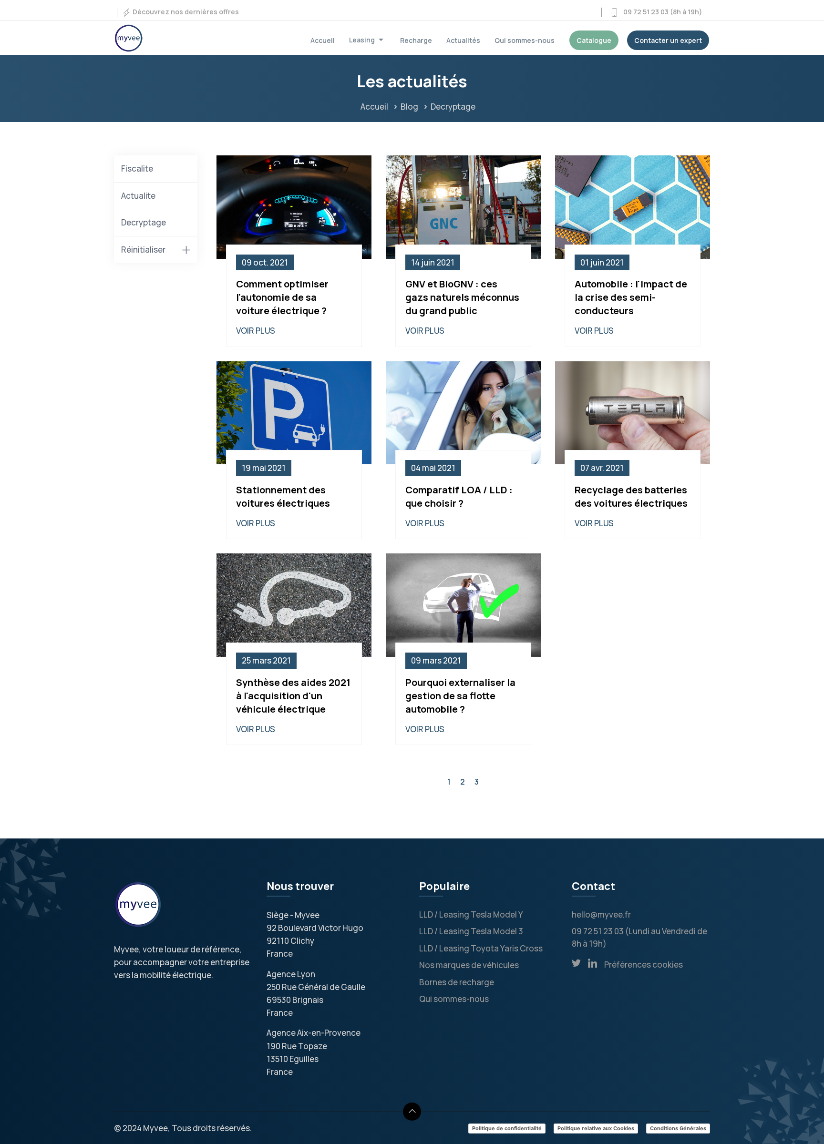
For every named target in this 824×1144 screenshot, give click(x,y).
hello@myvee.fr (601, 914)
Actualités (463, 40)
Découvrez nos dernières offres (185, 11)
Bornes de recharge (456, 982)
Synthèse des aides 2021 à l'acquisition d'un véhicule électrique (293, 695)
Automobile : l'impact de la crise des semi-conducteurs (631, 297)
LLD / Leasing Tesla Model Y (471, 914)
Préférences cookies (643, 964)
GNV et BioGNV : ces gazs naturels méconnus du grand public (462, 297)
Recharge (416, 40)
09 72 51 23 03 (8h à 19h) (660, 11)
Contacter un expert (668, 40)
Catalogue (594, 40)
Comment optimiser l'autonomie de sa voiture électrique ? (282, 297)
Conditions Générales (678, 1128)
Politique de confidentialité (507, 1128)
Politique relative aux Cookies (595, 1128)
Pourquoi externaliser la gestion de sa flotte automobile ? (460, 695)
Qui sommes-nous (524, 40)
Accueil (322, 40)
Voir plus (255, 330)
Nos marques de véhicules (469, 965)
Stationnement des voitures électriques (283, 496)
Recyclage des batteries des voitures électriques (631, 496)
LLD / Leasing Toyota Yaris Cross (481, 948)
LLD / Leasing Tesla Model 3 (471, 931)
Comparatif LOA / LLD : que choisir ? (459, 496)
